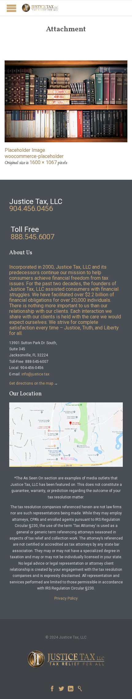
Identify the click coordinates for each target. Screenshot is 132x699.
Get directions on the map (31, 383)
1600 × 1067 (43, 162)
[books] (66, 101)
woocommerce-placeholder (34, 156)
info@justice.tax (35, 374)
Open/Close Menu (11, 8)
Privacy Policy (66, 598)
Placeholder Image (25, 150)
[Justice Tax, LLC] (39, 8)
